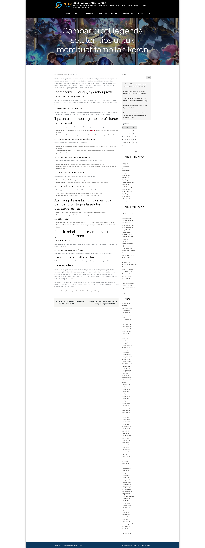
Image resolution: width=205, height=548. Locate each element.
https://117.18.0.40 (127, 194)
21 (131, 139)
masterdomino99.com (128, 187)
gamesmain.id (126, 422)
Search (124, 74)
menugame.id (126, 470)
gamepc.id (125, 317)
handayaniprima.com (128, 225)
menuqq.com (126, 201)
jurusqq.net (125, 173)
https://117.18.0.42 (127, 175)
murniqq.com (126, 198)
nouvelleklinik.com (127, 269)
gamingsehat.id (126, 484)
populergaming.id (127, 491)
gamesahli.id (125, 424)
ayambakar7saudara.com (129, 216)
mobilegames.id (126, 324)
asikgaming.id (126, 412)
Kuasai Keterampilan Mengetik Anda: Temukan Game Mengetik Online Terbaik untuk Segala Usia (135, 115)
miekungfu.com (126, 241)
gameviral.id (125, 517)
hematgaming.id (126, 426)
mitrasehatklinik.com (128, 260)
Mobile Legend (128, 13)
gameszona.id (126, 429)
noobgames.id (126, 514)
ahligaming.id (125, 431)
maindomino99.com (128, 182)
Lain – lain (103, 13)
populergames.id (127, 510)
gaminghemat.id (126, 387)
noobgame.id (126, 526)
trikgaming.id (125, 350)
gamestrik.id (125, 338)
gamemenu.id (126, 449)
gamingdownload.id (127, 473)
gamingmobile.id (127, 345)
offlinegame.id (126, 366)
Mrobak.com (125, 239)
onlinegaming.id (126, 370)
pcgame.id (125, 373)
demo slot (93, 130)
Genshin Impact (89, 13)
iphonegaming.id (126, 361)
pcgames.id (125, 375)
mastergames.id (126, 468)
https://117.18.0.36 (127, 166)
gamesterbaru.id (126, 331)
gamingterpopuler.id (128, 496)
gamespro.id (125, 500)
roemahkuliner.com (127, 220)
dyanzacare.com (127, 285)
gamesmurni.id (126, 417)
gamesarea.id (126, 456)
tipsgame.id (125, 382)
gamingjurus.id (126, 391)
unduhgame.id (126, 531)
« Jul (135, 151)
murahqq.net (125, 177)
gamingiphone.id (126, 343)
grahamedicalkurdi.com (129, 283)
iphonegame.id (126, 359)
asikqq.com (125, 163)
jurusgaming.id (126, 405)
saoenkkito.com (126, 223)
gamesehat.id (126, 521)
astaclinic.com (126, 278)
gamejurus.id (125, 447)
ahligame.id (125, 461)
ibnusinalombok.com (128, 281)
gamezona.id (125, 452)
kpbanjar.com (126, 262)
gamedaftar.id (126, 519)
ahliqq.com (125, 168)
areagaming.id (126, 410)
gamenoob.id (126, 507)
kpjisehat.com (126, 257)
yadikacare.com (126, 276)
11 (125, 136)
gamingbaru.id (126, 475)
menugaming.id (126, 408)
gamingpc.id (125, 352)
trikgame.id (125, 305)
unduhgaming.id (126, 482)
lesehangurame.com (128, 213)
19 (127, 139)
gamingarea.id (126, 401)
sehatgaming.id (126, 489)
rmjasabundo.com (127, 246)
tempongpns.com (127, 218)
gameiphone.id (126, 312)
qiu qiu (124, 293)
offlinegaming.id (126, 368)
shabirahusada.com (127, 274)
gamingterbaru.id (127, 357)
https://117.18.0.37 (127, 189)
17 (122, 139)
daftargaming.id (126, 487)
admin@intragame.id (63, 74)
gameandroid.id (126, 310)
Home (68, 13)
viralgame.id (125, 528)
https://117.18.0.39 (127, 170)
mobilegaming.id (127, 364)
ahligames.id (125, 438)
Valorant (141, 13)
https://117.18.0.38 (127, 184)
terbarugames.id (126, 380)
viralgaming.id (126, 494)
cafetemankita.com (127, 243)
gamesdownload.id (127, 505)
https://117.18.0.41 (127, 180)
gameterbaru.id (126, 336)
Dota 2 (77, 13)
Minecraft (115, 13)
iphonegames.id (126, 315)
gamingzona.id (126, 403)
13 (129, 136)
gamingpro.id (126, 480)
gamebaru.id (125, 512)
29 (133, 143)
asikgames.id (125, 442)
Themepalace (146, 545)
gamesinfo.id (125, 322)
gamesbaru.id (126, 503)
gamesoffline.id (126, 329)
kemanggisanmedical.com (129, 264)
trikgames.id (125, 340)
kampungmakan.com (128, 227)
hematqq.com (126, 196)
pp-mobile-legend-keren (97, 291)
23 (136, 139)
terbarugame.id (126, 377)
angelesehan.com (127, 234)
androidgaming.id (127, 308)
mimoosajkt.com (127, 248)
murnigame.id (126, 454)
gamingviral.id (126, 477)
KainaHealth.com (127, 271)
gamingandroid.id (127, 354)
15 (133, 136)
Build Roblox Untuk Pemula (89, 2)
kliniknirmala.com (127, 267)
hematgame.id (126, 466)
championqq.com (127, 191)
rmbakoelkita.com (127, 232)
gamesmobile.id (126, 326)
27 (129, 143)
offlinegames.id (126, 319)
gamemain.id (125, 445)
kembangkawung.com (128, 250)
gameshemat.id (126, 435)
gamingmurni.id (126, 389)
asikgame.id (125, 463)
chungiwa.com (126, 253)
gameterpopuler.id (127, 524)
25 (125, 143)
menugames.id (126, 433)
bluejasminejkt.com (127, 236)
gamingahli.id (125, 398)
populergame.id (126, 533)
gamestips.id (125, 333)
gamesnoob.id (126, 498)
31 (122, 146)
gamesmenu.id (126, 415)
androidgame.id (126, 303)
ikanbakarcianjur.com (128, 255)
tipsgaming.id (126, 347)
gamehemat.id (126, 440)
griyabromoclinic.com (128, 288)
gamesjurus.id (126, 419)
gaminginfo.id (126, 384)
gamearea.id (125, 459)
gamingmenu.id (126, 394)
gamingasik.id (126, 396)
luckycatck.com (126, 230)
